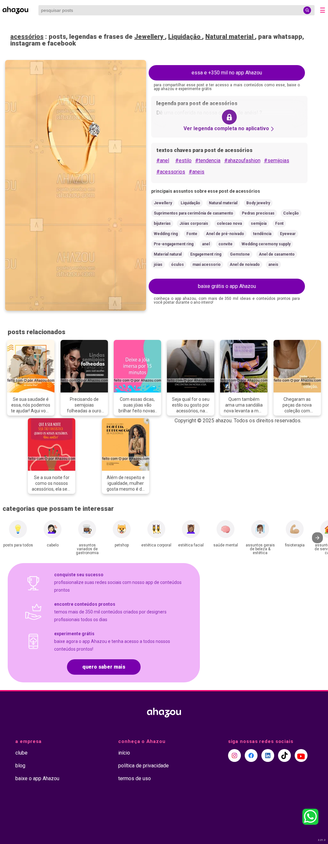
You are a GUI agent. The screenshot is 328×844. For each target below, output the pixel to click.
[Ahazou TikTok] (284, 755)
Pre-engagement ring (173, 244)
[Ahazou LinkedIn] (267, 755)
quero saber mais (103, 667)
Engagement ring (205, 254)
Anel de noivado (245, 264)
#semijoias (276, 160)
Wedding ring (166, 234)
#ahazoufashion (242, 160)
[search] (307, 10)
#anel (162, 160)
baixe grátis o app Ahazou (227, 286)
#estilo (183, 160)
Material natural (168, 254)
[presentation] (317, 537)
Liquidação (185, 36)
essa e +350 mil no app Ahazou (227, 73)
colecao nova (229, 223)
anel (206, 244)
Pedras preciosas (258, 213)
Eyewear (288, 234)
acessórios (27, 36)
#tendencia (207, 160)
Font (279, 223)
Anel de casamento (277, 254)
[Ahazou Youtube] (301, 755)
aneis (273, 264)
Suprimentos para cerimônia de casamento (193, 213)
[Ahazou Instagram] (234, 755)
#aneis (196, 172)
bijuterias (162, 223)
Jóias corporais (193, 223)
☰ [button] (322, 10)
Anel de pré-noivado (225, 234)
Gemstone (240, 254)
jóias (158, 264)
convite (225, 244)
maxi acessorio (207, 264)
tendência (262, 234)
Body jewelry (258, 203)
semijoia (258, 223)
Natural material (230, 36)
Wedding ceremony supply (266, 244)
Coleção (291, 213)
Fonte (191, 234)
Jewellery (149, 36)
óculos (177, 264)
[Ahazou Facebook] (251, 755)
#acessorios (170, 172)
